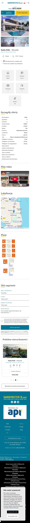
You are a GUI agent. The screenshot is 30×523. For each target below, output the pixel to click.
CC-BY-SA (26, 227)
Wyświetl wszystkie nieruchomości (15, 386)
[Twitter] (18, 402)
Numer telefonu (6, 302)
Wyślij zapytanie (15, 327)
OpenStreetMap (16, 227)
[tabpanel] (15, 359)
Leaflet (7, 227)
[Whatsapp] (15, 402)
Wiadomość (5, 308)
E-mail (3, 296)
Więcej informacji (13, 507)
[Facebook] (12, 402)
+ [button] (3, 200)
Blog (21, 429)
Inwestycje (7, 426)
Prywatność (23, 457)
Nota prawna (16, 457)
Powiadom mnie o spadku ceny (13, 61)
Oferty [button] (21, 423)
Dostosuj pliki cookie (12, 516)
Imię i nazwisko (6, 290)
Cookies (2, 458)
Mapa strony (8, 458)
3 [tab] (15, 380)
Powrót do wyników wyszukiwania (13, 63)
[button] (5, 56)
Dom (7, 423)
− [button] (3, 202)
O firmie (7, 429)
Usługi (21, 426)
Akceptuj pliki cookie (12, 512)
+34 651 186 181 (20, 447)
